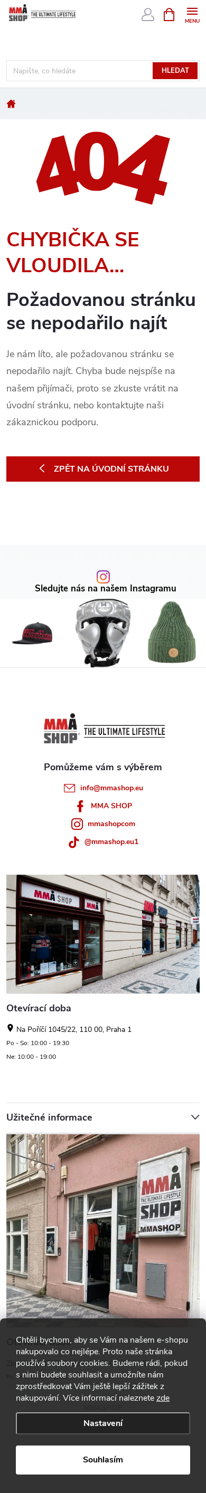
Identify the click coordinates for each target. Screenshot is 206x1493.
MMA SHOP (111, 806)
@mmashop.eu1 (111, 842)
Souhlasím (103, 1460)
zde (163, 1398)
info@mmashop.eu (111, 788)
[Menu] (192, 14)
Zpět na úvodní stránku (111, 469)
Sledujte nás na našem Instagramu (105, 589)
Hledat (175, 70)
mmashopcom (111, 824)
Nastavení (103, 1423)
